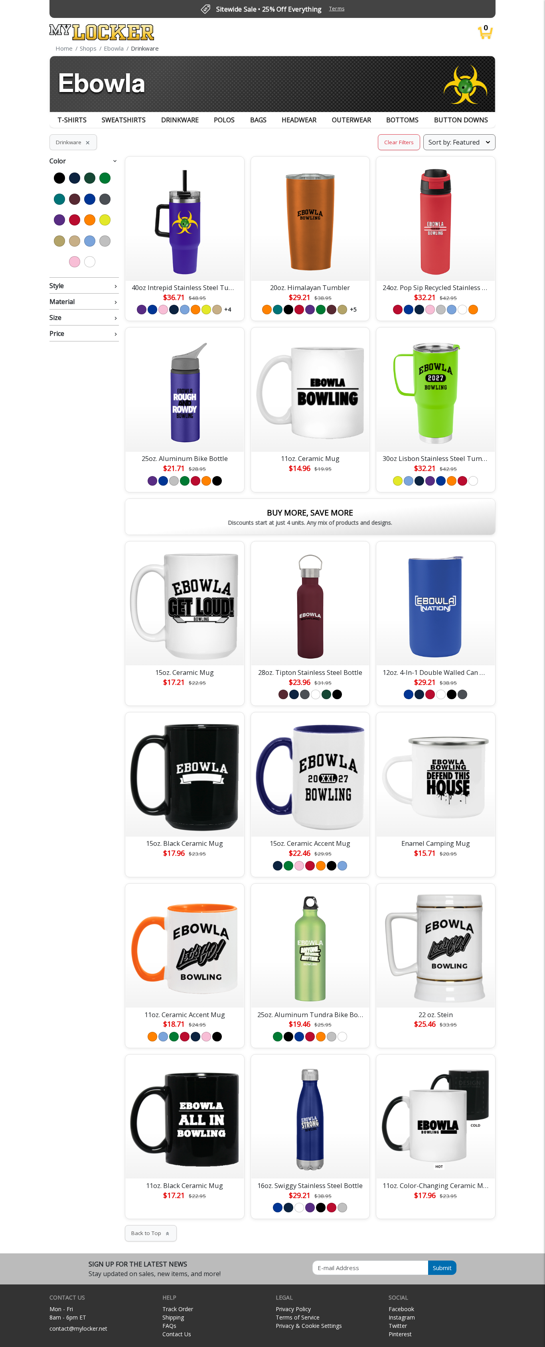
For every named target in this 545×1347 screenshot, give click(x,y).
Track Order (177, 1309)
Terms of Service (298, 1317)
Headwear (299, 120)
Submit (442, 1268)
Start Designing (185, 265)
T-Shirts (72, 120)
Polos (224, 120)
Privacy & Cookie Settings (309, 1325)
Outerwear (351, 120)
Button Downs (461, 120)
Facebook (401, 1309)
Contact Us (176, 1334)
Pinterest (400, 1334)
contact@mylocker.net (78, 1328)
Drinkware (180, 120)
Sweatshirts (124, 120)
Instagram (402, 1317)
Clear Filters (399, 142)
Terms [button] (337, 8)
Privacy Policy (293, 1309)
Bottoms (402, 120)
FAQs (169, 1325)
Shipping (173, 1317)
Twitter (398, 1325)
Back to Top (150, 1233)
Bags (258, 120)
